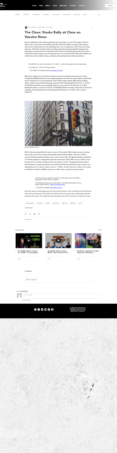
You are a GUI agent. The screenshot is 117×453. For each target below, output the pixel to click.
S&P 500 (64, 203)
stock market (30, 203)
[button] (81, 6)
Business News (29, 207)
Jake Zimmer (36, 14)
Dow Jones (56, 203)
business (39, 203)
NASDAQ (73, 203)
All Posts (18, 14)
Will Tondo (26, 14)
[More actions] (91, 27)
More (84, 14)
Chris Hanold (55, 14)
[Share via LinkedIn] (34, 214)
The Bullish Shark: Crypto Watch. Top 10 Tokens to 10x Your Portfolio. (58, 251)
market (47, 203)
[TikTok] (49, 309)
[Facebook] (52, 309)
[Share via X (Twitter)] (30, 214)
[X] (38, 309)
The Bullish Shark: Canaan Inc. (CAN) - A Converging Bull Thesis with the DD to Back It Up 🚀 (28, 251)
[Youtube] (45, 309)
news (80, 203)
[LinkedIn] (42, 309)
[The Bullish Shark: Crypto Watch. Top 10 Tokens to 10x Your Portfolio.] (58, 240)
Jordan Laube (66, 14)
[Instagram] (35, 309)
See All (99, 229)
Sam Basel (46, 14)
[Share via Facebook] (25, 214)
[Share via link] (39, 214)
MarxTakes (77, 14)
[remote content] (58, 67)
